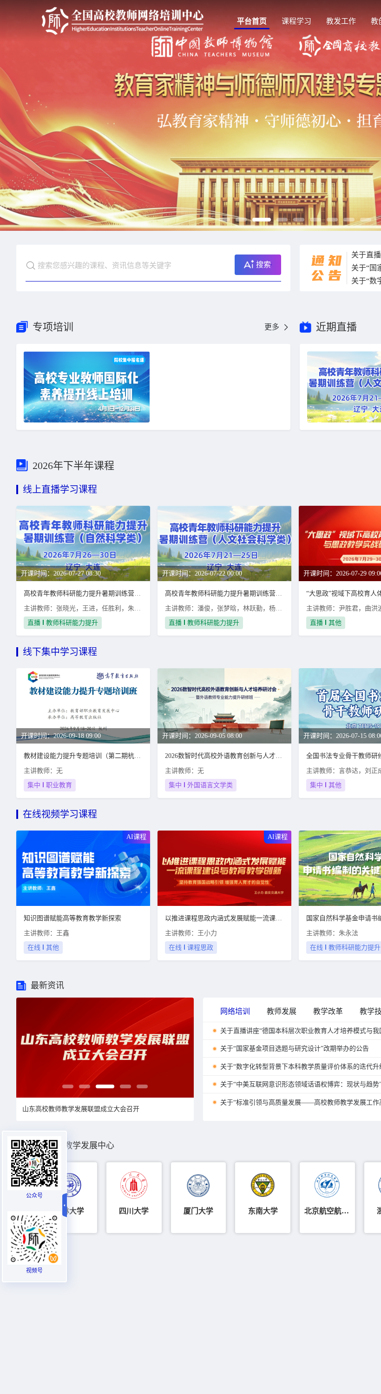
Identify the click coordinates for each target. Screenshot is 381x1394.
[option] (105, 1048)
